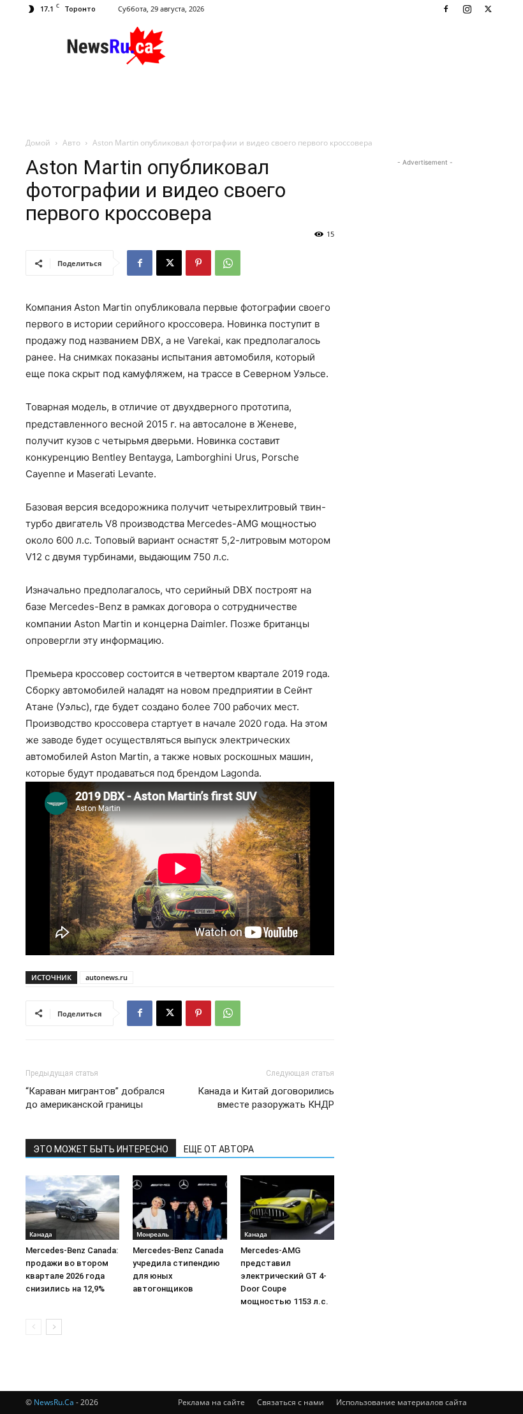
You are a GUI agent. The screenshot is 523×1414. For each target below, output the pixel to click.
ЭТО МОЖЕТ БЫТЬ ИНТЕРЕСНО (100, 1149)
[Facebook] (445, 9)
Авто (71, 142)
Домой (38, 142)
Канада (40, 1234)
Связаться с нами (290, 1402)
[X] (487, 9)
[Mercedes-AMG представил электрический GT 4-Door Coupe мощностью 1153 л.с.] (287, 1207)
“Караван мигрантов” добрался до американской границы (95, 1097)
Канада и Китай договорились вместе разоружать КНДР (266, 1097)
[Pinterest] (198, 263)
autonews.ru (106, 977)
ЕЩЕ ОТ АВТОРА (219, 1149)
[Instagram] (466, 9)
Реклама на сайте (211, 1402)
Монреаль (152, 1234)
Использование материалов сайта (401, 1402)
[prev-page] (33, 1327)
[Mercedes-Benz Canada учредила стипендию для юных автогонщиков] (179, 1207)
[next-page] (54, 1327)
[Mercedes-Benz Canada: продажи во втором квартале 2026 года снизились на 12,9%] (72, 1207)
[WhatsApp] (227, 263)
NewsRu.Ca (54, 1402)
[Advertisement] (347, 46)
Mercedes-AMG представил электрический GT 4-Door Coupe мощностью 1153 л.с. (284, 1276)
